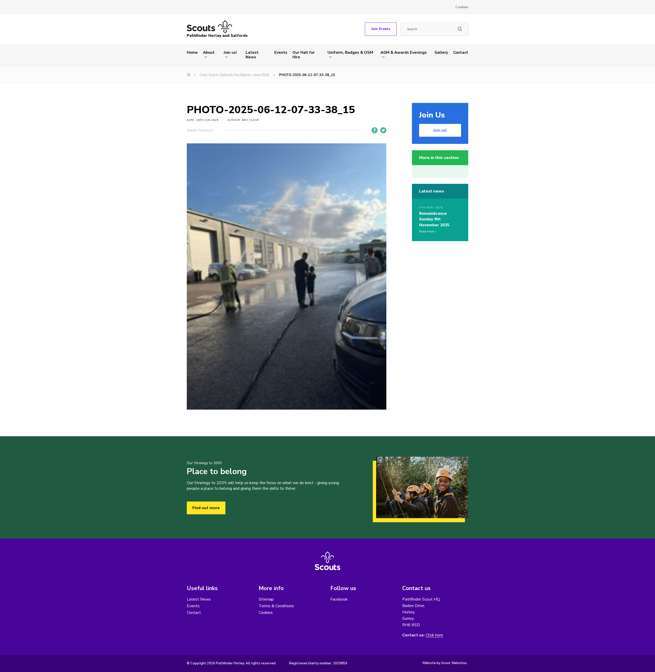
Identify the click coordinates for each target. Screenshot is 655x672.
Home (192, 52)
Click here (434, 635)
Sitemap (266, 599)
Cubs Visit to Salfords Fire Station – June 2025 (234, 75)
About (209, 52)
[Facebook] (375, 130)
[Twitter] (383, 130)
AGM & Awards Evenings (403, 52)
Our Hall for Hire (303, 55)
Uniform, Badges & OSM (350, 52)
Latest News (252, 55)
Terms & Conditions (276, 606)
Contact (460, 52)
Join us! (230, 52)
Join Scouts (380, 29)
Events (280, 52)
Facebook (339, 599)
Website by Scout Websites (444, 663)
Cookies (461, 7)
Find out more (206, 508)
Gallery (441, 52)
